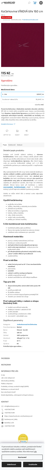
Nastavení (22, 457)
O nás (3, 375)
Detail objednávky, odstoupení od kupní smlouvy (17, 395)
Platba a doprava (6, 384)
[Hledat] (29, 3)
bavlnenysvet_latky (11, 419)
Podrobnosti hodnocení (30, 20)
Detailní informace (7, 124)
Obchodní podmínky (8, 381)
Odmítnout (11, 464)
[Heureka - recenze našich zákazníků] (23, 439)
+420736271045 (9, 409)
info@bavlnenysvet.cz (11, 406)
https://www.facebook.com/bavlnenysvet (18, 416)
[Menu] (41, 3)
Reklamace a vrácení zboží (10, 389)
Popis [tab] (5, 145)
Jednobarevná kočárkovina (27, 324)
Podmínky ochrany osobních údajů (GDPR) (15, 386)
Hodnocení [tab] (12, 145)
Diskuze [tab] (19, 145)
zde (35, 451)
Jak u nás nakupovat (8, 378)
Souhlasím (33, 464)
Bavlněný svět (9, 423)
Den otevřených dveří (8, 392)
